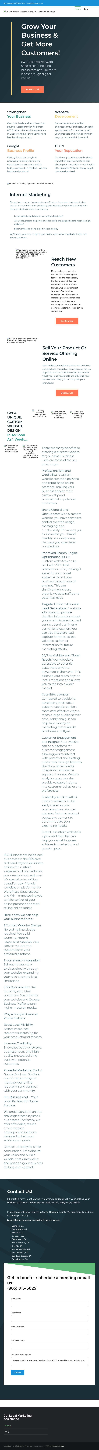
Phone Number (18, 1340)
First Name (16, 1298)
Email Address (17, 1326)
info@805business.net (35, 3)
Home (8, 1425)
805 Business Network (55, 1446)
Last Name (16, 1312)
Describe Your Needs (21, 1354)
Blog (7, 1431)
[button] (91, 8)
